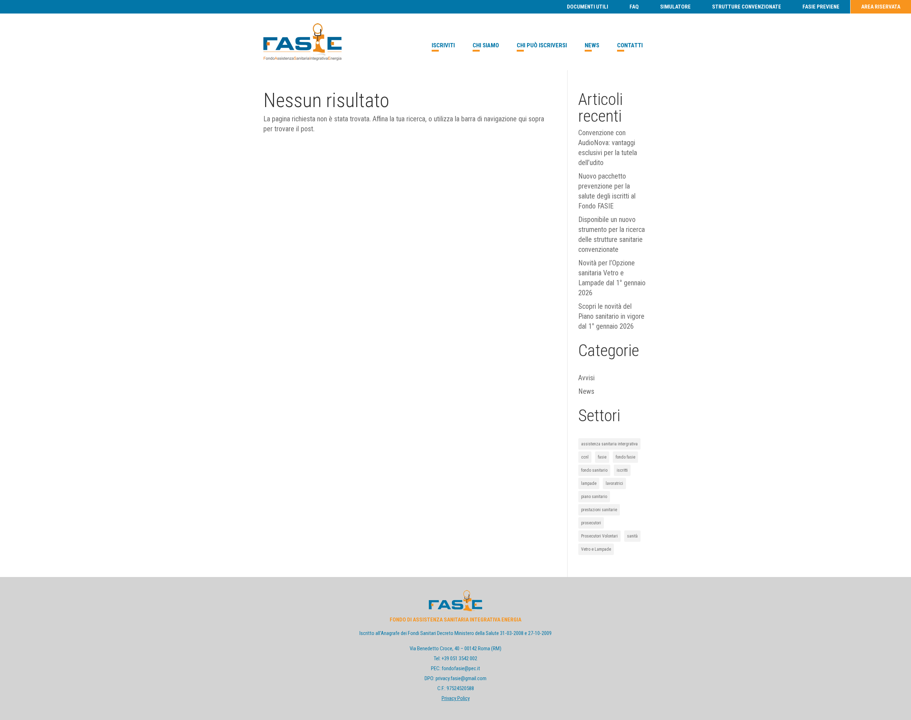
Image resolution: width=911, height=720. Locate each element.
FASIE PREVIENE (820, 7)
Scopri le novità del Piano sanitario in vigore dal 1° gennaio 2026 (611, 316)
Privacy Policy (456, 698)
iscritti (622, 470)
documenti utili (587, 7)
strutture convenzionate (746, 7)
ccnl (585, 457)
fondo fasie (625, 457)
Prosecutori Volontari (599, 536)
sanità (632, 536)
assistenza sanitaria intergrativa (609, 443)
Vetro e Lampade (596, 549)
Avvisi (586, 378)
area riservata (880, 7)
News (592, 45)
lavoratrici (614, 483)
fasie (602, 457)
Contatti (630, 45)
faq (634, 7)
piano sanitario (594, 496)
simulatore (675, 7)
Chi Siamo (486, 45)
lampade (588, 483)
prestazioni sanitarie (599, 509)
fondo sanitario (594, 470)
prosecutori (591, 522)
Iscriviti (443, 45)
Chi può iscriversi (542, 45)
